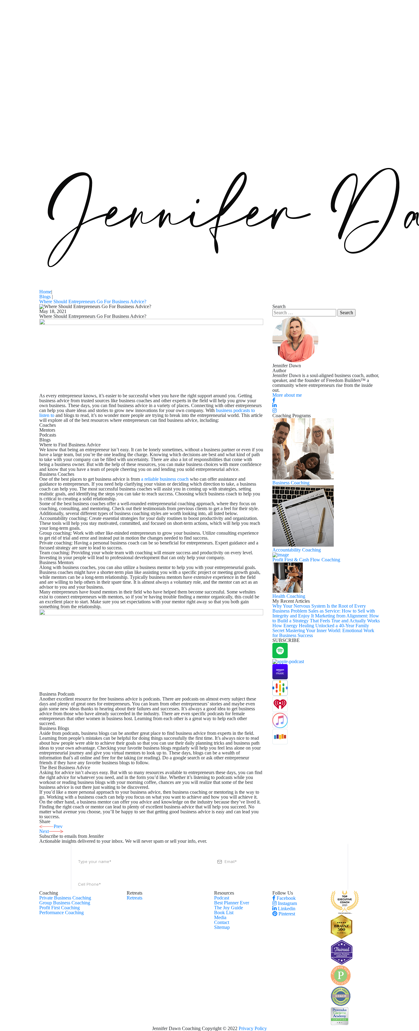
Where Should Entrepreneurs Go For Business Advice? (92, 301)
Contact (221, 922)
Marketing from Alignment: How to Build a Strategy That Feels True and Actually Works (326, 618)
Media (220, 917)
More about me (287, 395)
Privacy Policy (253, 1028)
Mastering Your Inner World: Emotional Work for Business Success (323, 633)
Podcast (221, 897)
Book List (223, 912)
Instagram (287, 903)
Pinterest (286, 913)
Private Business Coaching (65, 897)
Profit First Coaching (59, 907)
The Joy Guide (228, 907)
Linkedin (286, 908)
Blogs (45, 296)
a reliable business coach (165, 479)
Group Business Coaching (64, 902)
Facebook (285, 898)
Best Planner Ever (231, 902)
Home (45, 291)
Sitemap (222, 927)
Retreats (134, 897)
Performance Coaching (61, 912)
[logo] (345, 912)
